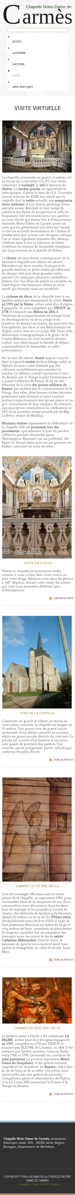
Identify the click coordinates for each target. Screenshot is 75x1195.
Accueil (17, 41)
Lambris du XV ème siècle (37, 886)
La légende (19, 52)
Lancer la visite (63, 598)
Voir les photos (63, 760)
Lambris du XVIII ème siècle (37, 1028)
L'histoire (18, 64)
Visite (16, 75)
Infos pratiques (22, 87)
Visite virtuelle (38, 563)
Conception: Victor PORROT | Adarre (37, 1184)
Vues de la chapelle (37, 713)
